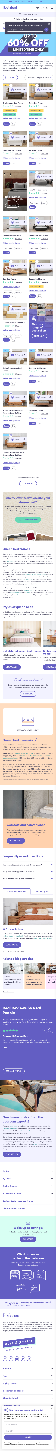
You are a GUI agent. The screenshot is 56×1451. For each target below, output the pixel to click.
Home (4, 23)
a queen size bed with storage (35, 574)
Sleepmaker (14, 1329)
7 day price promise (30, 14)
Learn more (25, 1305)
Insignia (5, 1331)
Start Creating (30, 519)
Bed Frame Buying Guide (14, 936)
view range (11, 667)
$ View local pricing (11, 118)
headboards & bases (24, 1326)
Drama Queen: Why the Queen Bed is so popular (12, 982)
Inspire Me (28, 694)
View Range (16, 841)
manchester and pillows (36, 1331)
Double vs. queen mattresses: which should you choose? (34, 982)
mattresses (39, 1326)
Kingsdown (35, 1329)
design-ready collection (43, 938)
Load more (28, 484)
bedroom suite (29, 590)
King (13, 124)
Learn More (12, 945)
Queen (6, 124)
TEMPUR (27, 1329)
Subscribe (28, 1239)
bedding (39, 1322)
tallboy (27, 592)
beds (32, 1324)
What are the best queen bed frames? (19, 878)
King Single (34, 203)
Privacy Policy (19, 1446)
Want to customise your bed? (13, 951)
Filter (11, 77)
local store (13, 1126)
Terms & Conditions (9, 1446)
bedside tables (15, 592)
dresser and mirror (23, 595)
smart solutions (26, 579)
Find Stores (12, 1154)
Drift (21, 1329)
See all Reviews (13, 1071)
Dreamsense (43, 1329)
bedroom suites (40, 1324)
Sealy (7, 1329)
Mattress (7, 977)
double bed (11, 561)
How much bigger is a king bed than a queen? (22, 865)
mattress (32, 1322)
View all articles (8, 992)
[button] (24, 89)
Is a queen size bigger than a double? (18, 872)
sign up (28, 1437)
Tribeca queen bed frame (24, 753)
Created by (10, 1128)
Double (43, 203)
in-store (36, 1144)
